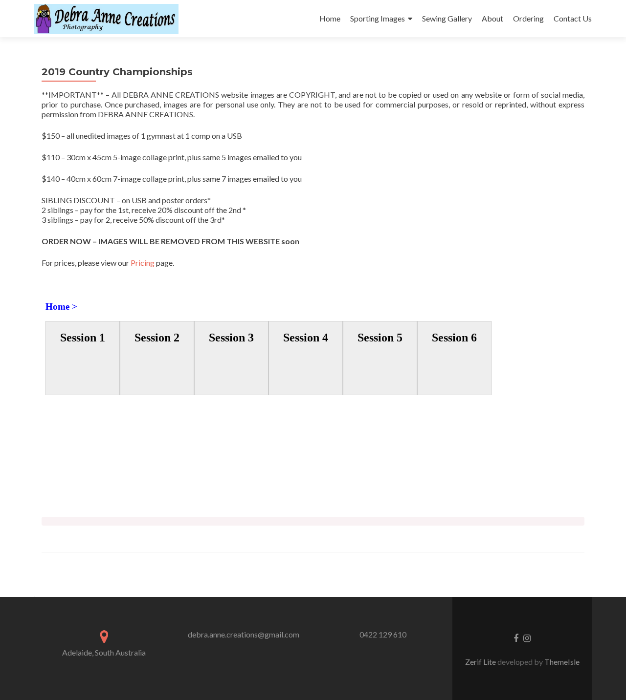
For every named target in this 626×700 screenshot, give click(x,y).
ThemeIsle (562, 661)
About (492, 18)
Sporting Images (377, 18)
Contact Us (573, 18)
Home (329, 18)
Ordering (528, 18)
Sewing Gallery (447, 18)
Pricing (143, 262)
